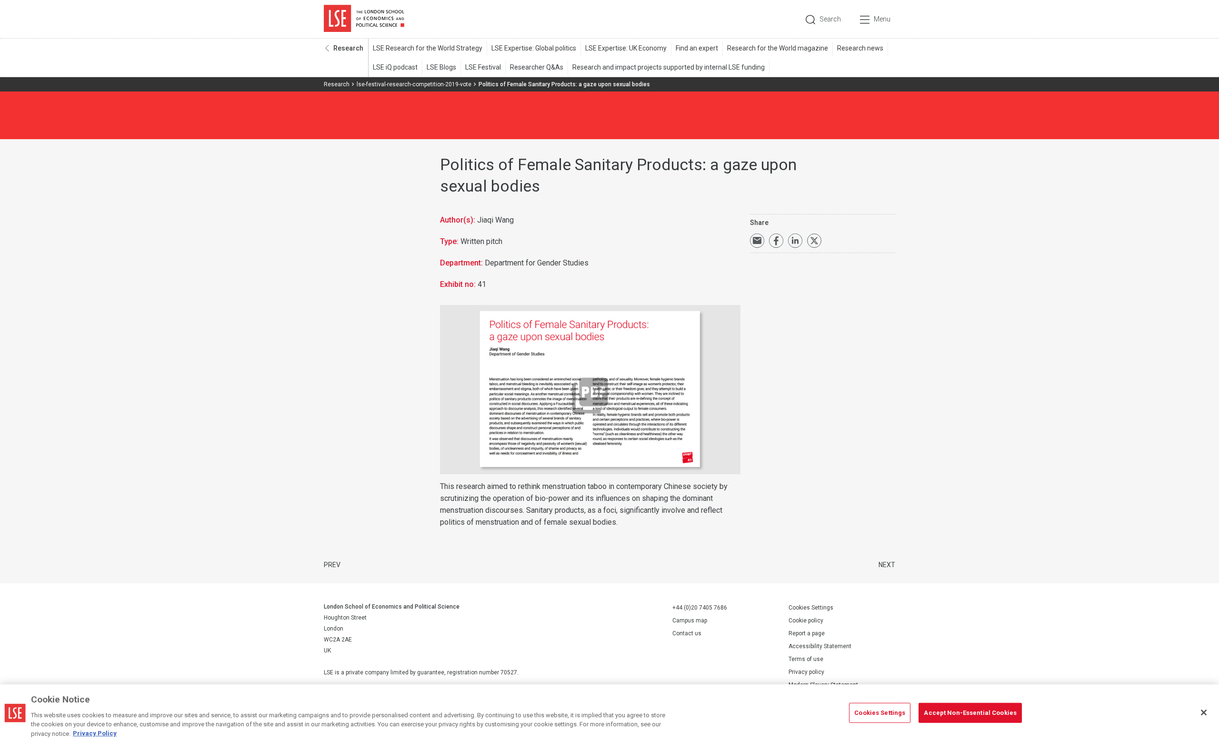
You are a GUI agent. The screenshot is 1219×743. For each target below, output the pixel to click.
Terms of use (806, 659)
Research (348, 48)
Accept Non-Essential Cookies (970, 712)
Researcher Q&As (536, 67)
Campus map (689, 620)
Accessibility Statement (820, 646)
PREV (332, 565)
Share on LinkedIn (795, 241)
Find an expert (697, 48)
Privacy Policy (95, 733)
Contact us (686, 633)
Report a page (807, 633)
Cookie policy (806, 620)
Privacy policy (806, 672)
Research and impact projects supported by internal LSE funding (668, 67)
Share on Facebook (776, 241)
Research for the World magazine (777, 48)
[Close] (1203, 712)
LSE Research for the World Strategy (427, 48)
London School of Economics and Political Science (364, 19)
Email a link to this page (757, 241)
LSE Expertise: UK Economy (626, 48)
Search (830, 19)
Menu (882, 19)
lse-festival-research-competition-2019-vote (414, 84)
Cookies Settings (811, 607)
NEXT (887, 565)
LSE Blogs (441, 67)
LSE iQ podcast (395, 67)
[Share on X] (814, 241)
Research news (860, 48)
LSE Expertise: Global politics (533, 48)
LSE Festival (483, 67)
